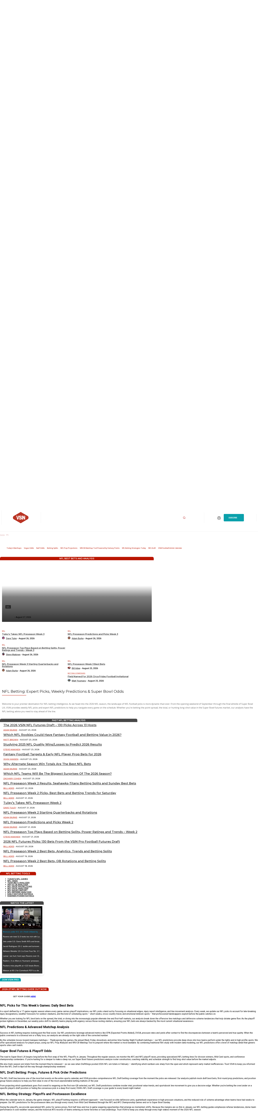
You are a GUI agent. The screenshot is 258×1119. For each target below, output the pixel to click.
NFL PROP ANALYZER (17, 888)
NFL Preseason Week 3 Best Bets (86, 664)
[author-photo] (4, 638)
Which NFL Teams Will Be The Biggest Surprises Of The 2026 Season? (57, 773)
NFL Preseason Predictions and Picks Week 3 (93, 634)
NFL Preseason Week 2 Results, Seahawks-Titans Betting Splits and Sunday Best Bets (69, 783)
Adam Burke (78, 638)
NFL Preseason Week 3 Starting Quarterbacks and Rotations (30, 665)
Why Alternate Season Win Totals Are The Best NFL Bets (47, 764)
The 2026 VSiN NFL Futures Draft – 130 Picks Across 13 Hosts (49, 725)
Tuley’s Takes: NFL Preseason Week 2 (32, 803)
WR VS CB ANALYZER (17, 884)
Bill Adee (76, 668)
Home (2, 535)
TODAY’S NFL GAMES (17, 879)
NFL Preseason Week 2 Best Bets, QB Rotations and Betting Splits (54, 861)
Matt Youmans (79, 681)
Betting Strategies (76, 673)
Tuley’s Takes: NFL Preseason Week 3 (23, 634)
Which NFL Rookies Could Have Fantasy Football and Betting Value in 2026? (62, 735)
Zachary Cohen (12, 778)
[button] (184, 517)
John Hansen (10, 759)
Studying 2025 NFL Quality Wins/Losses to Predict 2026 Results (52, 744)
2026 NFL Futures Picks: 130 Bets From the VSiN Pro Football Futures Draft (61, 841)
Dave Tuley (11, 638)
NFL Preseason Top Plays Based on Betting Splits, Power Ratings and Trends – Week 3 (33, 649)
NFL (3, 631)
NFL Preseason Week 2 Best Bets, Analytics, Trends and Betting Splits (57, 851)
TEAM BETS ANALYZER (18, 882)
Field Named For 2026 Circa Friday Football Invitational (98, 676)
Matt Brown (10, 739)
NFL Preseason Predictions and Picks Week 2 (38, 822)
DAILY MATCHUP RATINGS (20, 894)
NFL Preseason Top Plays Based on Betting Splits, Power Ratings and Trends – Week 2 (70, 832)
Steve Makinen (13, 654)
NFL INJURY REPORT (17, 890)
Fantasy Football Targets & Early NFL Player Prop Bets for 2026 (52, 754)
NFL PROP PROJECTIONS (19, 886)
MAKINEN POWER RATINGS (20, 896)
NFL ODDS (12, 881)
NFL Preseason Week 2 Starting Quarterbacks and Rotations (50, 812)
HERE (33, 996)
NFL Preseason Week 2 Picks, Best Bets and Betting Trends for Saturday (59, 793)
